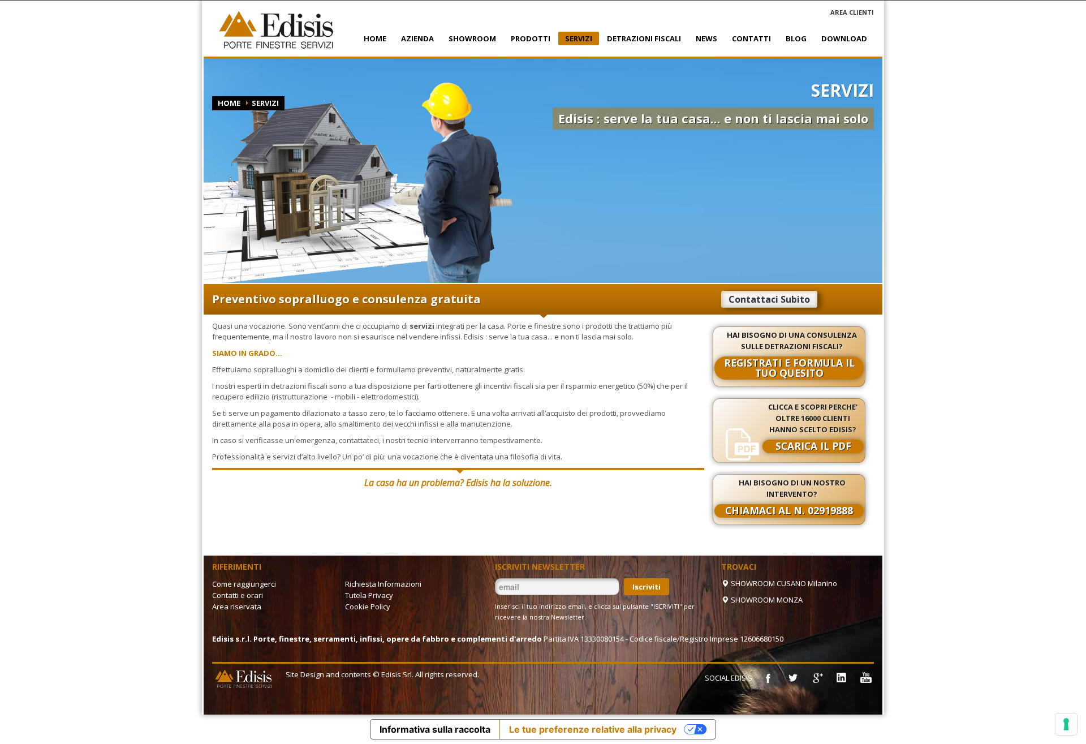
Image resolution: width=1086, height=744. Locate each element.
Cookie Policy (367, 606)
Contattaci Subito (769, 299)
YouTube (865, 677)
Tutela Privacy (369, 595)
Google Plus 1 (816, 677)
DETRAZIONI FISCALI (640, 38)
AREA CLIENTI (852, 12)
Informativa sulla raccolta (435, 729)
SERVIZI (575, 39)
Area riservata (236, 606)
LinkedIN (841, 677)
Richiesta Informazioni (383, 584)
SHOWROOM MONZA (766, 600)
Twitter (792, 677)
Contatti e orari (237, 595)
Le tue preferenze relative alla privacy (592, 729)
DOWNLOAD (844, 38)
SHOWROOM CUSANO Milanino (783, 583)
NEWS (703, 38)
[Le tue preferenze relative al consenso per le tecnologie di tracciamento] (1066, 724)
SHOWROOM (469, 38)
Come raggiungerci (244, 584)
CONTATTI (748, 38)
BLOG (796, 38)
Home (229, 103)
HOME (375, 38)
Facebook (768, 677)
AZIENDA (414, 38)
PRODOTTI (527, 38)
